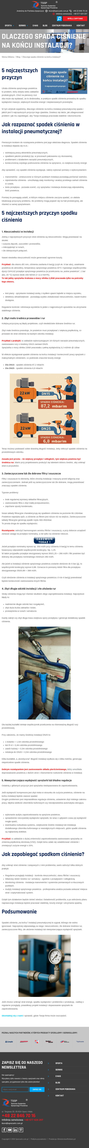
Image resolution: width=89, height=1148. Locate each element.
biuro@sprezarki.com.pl (58, 11)
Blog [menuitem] (45, 26)
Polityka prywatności (38, 1139)
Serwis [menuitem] (22, 26)
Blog (18, 57)
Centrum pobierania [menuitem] (62, 26)
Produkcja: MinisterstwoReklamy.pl (62, 1139)
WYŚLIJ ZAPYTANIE (75, 18)
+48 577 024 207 (80, 14)
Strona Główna (8, 57)
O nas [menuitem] (35, 26)
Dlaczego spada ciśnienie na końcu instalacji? (41, 57)
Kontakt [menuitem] (81, 26)
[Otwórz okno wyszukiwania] (59, 18)
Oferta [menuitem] (8, 26)
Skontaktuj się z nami (12, 1016)
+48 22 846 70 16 (80, 11)
